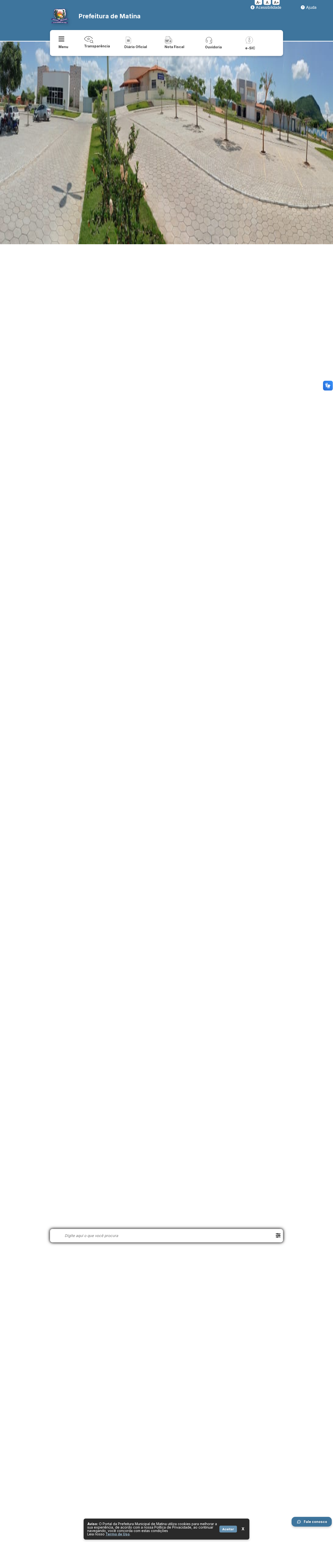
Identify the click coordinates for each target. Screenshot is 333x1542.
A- (258, 2)
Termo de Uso (118, 1534)
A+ (276, 2)
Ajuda (310, 7)
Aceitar (228, 1529)
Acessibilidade (268, 7)
